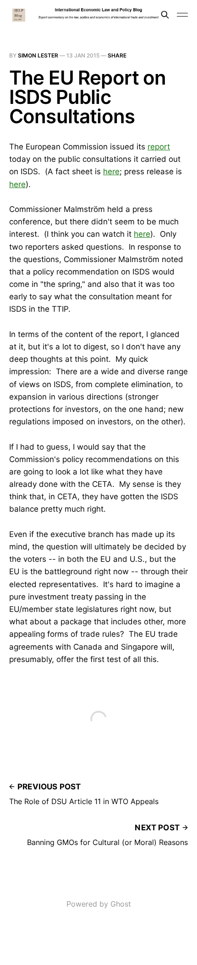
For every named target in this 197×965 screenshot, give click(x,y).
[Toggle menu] (182, 15)
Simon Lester (38, 55)
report (159, 146)
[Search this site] (165, 15)
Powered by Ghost (98, 903)
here (111, 171)
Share (117, 55)
